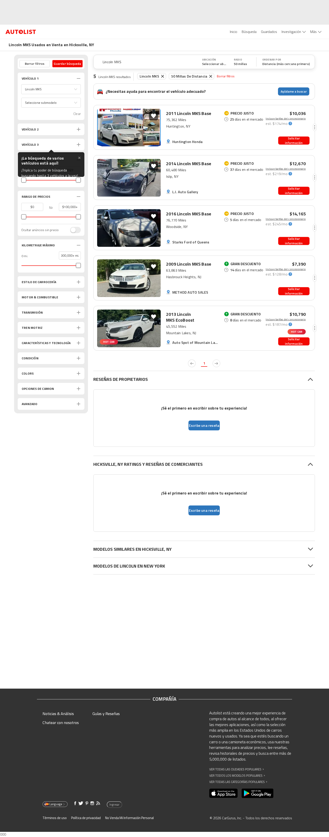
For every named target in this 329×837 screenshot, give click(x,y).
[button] (51, 89)
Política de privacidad (86, 817)
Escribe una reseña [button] (204, 425)
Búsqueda (249, 31)
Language (55, 804)
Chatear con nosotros (61, 723)
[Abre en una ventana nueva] (223, 793)
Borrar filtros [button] (35, 63)
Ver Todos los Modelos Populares (237, 775)
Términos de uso (55, 817)
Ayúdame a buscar (294, 91)
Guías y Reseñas (106, 714)
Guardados (269, 31)
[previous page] (192, 363)
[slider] (23, 180)
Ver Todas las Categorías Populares (238, 781)
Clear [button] (77, 113)
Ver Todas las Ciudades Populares (236, 769)
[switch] (73, 230)
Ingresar (114, 804)
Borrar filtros (226, 76)
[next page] (216, 363)
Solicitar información (294, 141)
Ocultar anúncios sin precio (40, 230)
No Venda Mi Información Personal (129, 817)
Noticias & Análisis (58, 714)
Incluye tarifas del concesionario (286, 118)
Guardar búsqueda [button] (67, 63)
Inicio (233, 31)
